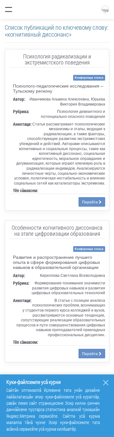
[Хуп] (106, 383)
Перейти (90, 201)
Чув (105, 10)
